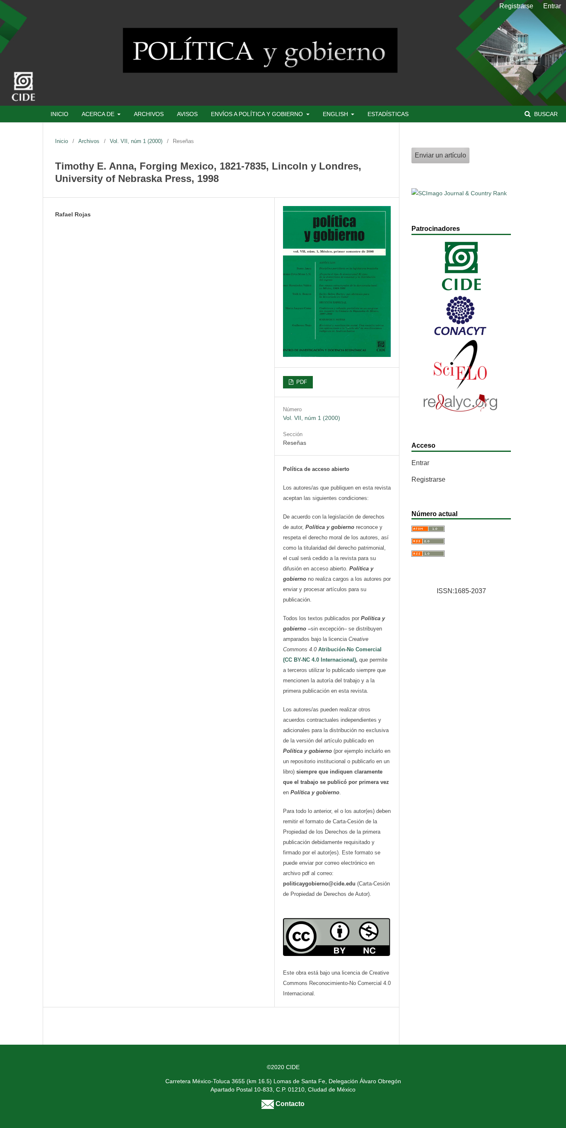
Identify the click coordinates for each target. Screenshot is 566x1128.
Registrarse (516, 6)
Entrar (552, 6)
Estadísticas (388, 114)
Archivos (149, 114)
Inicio (59, 114)
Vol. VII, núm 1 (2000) (136, 141)
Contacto (289, 1103)
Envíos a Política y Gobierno (258, 114)
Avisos (187, 114)
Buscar (545, 114)
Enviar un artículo (440, 155)
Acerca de (99, 114)
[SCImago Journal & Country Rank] (459, 193)
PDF (301, 382)
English (336, 114)
